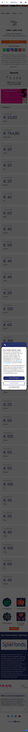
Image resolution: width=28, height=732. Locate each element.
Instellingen (14, 383)
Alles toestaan (14, 378)
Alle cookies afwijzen (14, 387)
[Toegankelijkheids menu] (26, 730)
